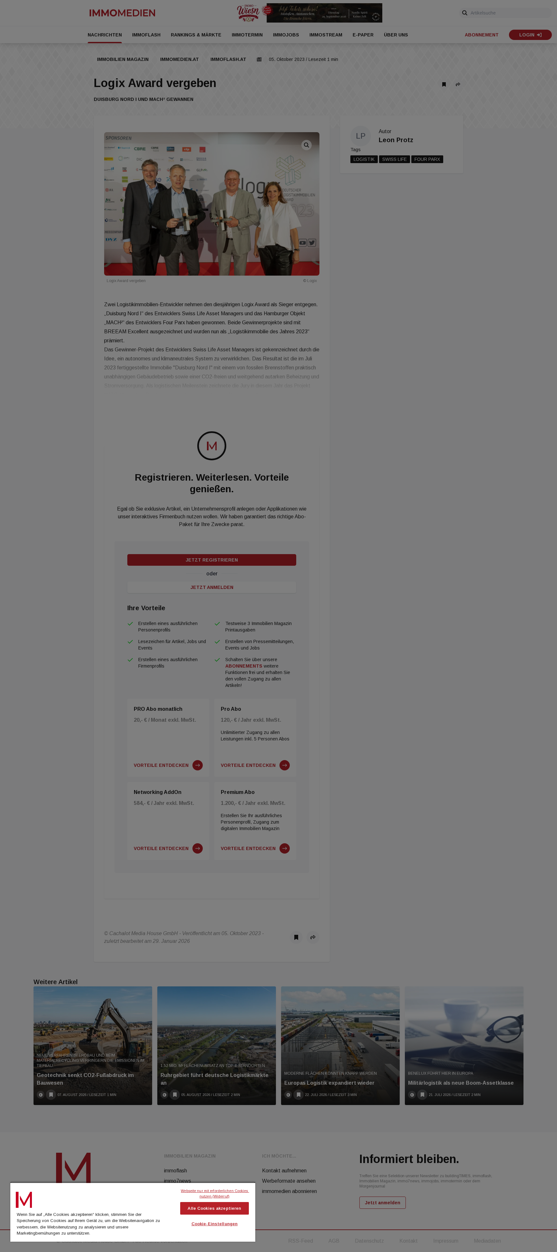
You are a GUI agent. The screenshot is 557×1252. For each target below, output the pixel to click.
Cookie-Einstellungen (214, 1223)
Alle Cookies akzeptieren (214, 1208)
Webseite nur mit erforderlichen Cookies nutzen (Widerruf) (215, 1193)
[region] (132, 1212)
